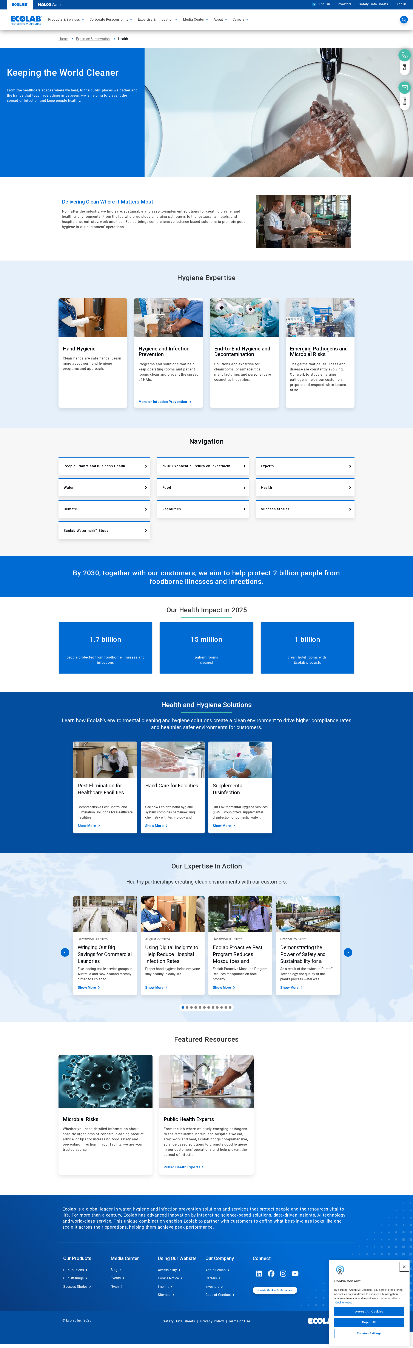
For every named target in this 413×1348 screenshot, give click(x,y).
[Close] (404, 1266)
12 (230, 1007)
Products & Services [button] (64, 19)
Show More (87, 826)
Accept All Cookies (369, 1311)
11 (226, 1007)
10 (221, 1007)
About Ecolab (215, 1270)
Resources (171, 509)
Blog (114, 1270)
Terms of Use (239, 1321)
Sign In (401, 4)
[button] (83, 20)
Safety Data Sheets (373, 4)
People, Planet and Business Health (94, 466)
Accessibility (167, 1270)
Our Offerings (73, 1278)
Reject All (369, 1322)
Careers (211, 1278)
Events (116, 1278)
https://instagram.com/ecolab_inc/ (283, 1273)
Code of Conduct (218, 1295)
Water (69, 488)
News (115, 1286)
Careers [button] (239, 19)
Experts (267, 466)
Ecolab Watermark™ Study (86, 531)
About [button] (218, 19)
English (324, 4)
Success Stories (275, 509)
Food (166, 488)
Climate (70, 509)
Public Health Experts (182, 1167)
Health (266, 488)
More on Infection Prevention (163, 402)
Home (63, 39)
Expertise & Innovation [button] (156, 19)
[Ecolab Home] (26, 21)
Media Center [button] (193, 19)
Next (348, 952)
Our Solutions (73, 1270)
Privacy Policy (212, 1321)
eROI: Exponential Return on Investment (196, 466)
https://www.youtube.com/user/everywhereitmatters (295, 1273)
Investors (344, 4)
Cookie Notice (343, 1302)
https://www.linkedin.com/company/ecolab (259, 1273)
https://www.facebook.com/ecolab (271, 1273)
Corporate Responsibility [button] (109, 19)
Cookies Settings (369, 1333)
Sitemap (164, 1295)
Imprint (163, 1287)
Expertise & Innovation (93, 39)
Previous (65, 952)
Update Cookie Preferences (274, 1290)
